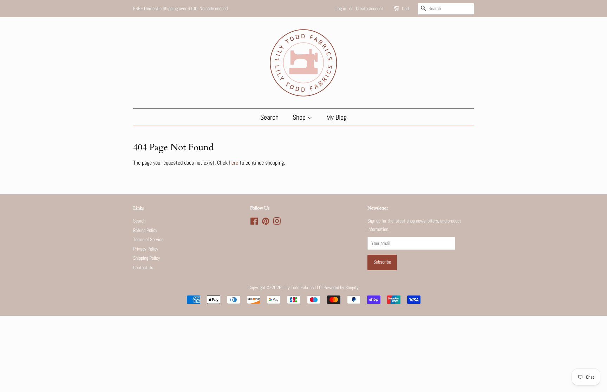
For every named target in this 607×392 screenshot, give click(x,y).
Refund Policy (145, 230)
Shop (300, 117)
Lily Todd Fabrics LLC (302, 288)
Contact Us (143, 268)
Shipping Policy (146, 258)
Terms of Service (148, 239)
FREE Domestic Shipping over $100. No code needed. (181, 8)
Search (269, 117)
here (233, 162)
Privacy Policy (145, 249)
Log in (340, 8)
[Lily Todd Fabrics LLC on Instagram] (277, 223)
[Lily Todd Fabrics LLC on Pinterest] (265, 223)
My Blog (336, 117)
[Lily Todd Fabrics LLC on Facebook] (254, 223)
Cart (406, 8)
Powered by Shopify (341, 288)
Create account (369, 8)
